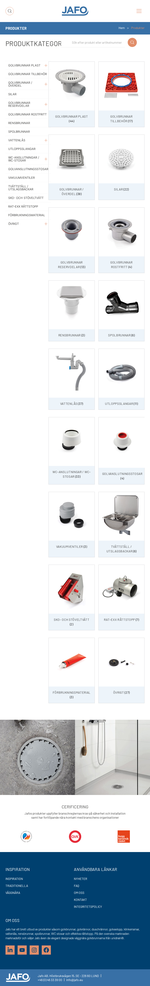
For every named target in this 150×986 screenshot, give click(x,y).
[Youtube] (22, 950)
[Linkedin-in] (10, 950)
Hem (122, 28)
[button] (139, 11)
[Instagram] (34, 950)
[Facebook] (46, 950)
